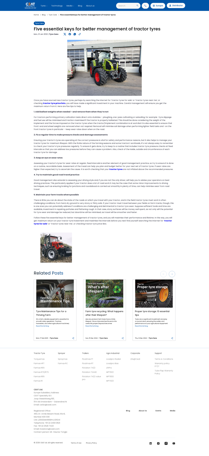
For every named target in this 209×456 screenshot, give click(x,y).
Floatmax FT (87, 359)
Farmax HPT (39, 363)
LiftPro (109, 367)
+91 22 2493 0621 (52, 422)
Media (69, 6)
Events (158, 410)
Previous (163, 274)
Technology (57, 6)
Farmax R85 (39, 376)
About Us (143, 410)
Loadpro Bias (112, 363)
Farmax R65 (39, 367)
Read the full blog (42, 326)
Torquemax (39, 359)
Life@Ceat (135, 359)
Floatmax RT (87, 363)
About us (90, 6)
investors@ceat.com (50, 429)
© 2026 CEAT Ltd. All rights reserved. (48, 443)
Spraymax (62, 359)
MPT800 (110, 376)
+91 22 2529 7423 (46, 426)
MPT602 (110, 372)
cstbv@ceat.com (48, 404)
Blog (80, 6)
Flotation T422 (88, 367)
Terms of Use (76, 443)
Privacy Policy (91, 443)
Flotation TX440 (89, 372)
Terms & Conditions (164, 359)
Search (122, 5)
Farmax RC (63, 363)
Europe (159, 5)
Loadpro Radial (113, 359)
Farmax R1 (38, 380)
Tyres (43, 6)
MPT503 (110, 380)
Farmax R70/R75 (41, 372)
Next (172, 274)
